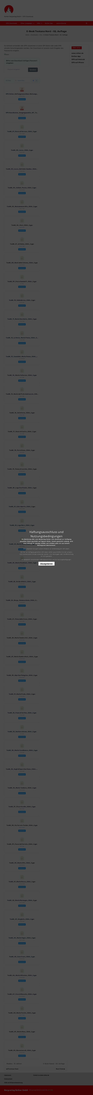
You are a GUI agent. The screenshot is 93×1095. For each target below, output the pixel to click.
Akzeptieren (46, 563)
